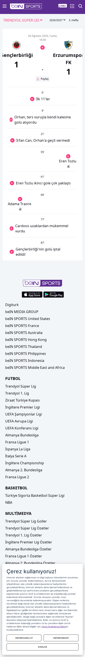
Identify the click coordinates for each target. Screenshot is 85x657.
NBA (8, 502)
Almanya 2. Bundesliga (23, 470)
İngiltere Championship (24, 463)
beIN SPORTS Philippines (25, 353)
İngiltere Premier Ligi (22, 407)
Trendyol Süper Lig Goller (26, 521)
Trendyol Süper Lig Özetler (27, 528)
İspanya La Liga (17, 449)
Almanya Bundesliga (22, 435)
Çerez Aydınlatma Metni (53, 626)
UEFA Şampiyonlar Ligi (23, 414)
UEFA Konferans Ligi (21, 428)
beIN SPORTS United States (27, 318)
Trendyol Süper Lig (20, 386)
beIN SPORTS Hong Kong (26, 339)
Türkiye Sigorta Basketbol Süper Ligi (35, 495)
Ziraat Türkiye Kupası (22, 400)
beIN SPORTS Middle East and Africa (35, 367)
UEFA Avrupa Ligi (19, 421)
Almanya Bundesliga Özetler (28, 549)
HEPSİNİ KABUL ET (24, 638)
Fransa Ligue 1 (17, 442)
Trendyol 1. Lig (17, 393)
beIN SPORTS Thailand (23, 346)
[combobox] (23, 20)
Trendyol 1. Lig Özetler (23, 535)
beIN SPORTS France (22, 325)
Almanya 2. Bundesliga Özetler (30, 563)
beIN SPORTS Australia (23, 332)
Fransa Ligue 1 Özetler (23, 556)
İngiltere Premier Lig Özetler (28, 542)
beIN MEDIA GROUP (21, 311)
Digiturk (12, 304)
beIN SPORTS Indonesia (24, 360)
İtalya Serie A (15, 456)
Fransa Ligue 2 (17, 477)
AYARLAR (42, 647)
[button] (26, 6)
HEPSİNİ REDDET (61, 638)
